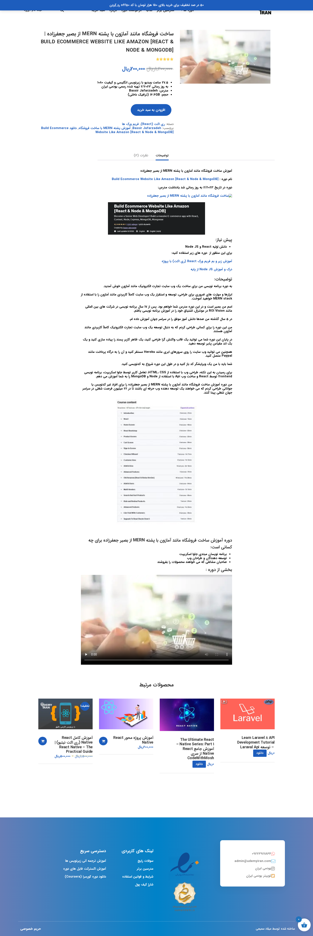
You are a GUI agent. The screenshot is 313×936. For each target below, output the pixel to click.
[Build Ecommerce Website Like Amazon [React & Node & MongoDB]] (225, 56)
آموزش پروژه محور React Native (133, 740)
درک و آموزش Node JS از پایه (211, 269)
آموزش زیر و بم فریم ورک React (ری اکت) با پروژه (197, 261)
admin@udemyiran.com (252, 861)
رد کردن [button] (114, 5)
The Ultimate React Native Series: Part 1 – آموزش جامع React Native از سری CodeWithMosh (195, 749)
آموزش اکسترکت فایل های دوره (84, 868)
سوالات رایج (145, 860)
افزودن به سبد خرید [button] (103, 741)
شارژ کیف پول (144, 884)
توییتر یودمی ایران (258, 875)
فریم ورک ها (130, 124)
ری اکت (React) (153, 124)
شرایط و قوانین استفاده (137, 876)
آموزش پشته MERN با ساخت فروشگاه (105, 128)
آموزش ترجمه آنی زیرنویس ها (85, 860)
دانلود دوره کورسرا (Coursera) (85, 876)
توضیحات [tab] (162, 156)
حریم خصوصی (30, 929)
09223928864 (261, 853)
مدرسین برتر (145, 868)
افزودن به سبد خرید (151, 110)
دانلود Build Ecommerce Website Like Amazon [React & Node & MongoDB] (107, 130)
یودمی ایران (263, 868)
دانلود (259, 753)
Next (274, 29)
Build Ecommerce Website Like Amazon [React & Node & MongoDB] (165, 179)
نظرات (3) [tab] (141, 156)
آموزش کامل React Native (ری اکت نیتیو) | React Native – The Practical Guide (74, 745)
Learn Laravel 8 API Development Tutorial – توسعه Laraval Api (256, 743)
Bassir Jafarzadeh (146, 128)
